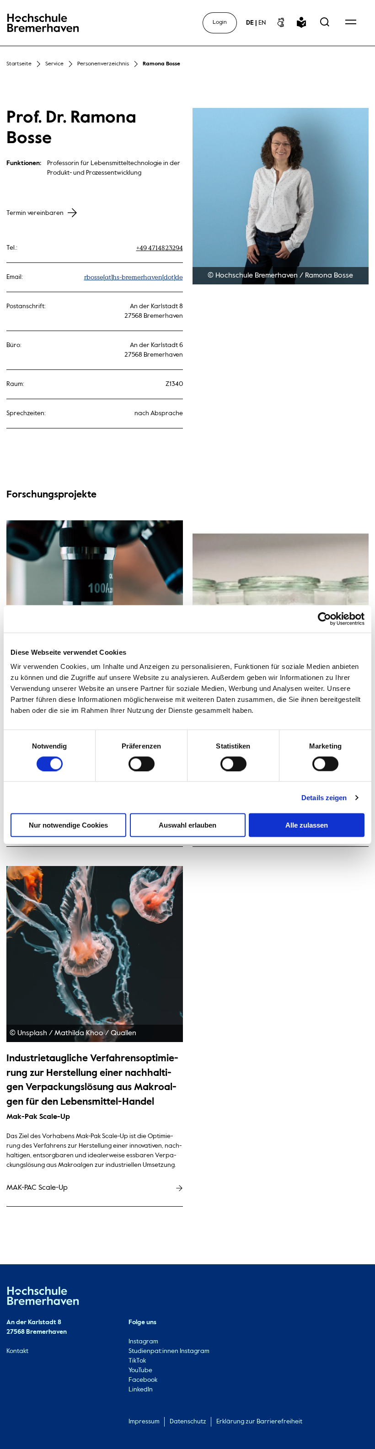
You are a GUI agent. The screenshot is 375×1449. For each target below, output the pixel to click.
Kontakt (17, 1351)
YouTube (140, 1370)
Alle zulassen (306, 825)
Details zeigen (324, 797)
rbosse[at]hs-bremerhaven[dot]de (133, 277)
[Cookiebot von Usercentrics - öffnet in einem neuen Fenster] (324, 619)
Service (54, 64)
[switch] (142, 763)
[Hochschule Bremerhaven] (43, 1297)
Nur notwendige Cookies (68, 825)
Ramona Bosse (161, 64)
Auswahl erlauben (187, 825)
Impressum (144, 1421)
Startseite (19, 64)
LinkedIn (141, 1389)
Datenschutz (188, 1421)
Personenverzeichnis (103, 64)
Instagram (143, 1341)
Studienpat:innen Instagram (169, 1351)
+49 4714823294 (159, 248)
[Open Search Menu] (324, 23)
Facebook (143, 1380)
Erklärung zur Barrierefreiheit (259, 1421)
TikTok (137, 1361)
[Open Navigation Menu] (351, 23)
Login (220, 22)
